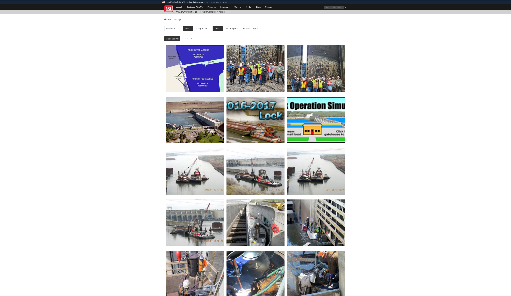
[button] (220, 2)
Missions (211, 7)
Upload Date (249, 28)
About (179, 7)
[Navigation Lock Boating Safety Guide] (195, 68)
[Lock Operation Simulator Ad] (316, 120)
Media (249, 7)
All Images (231, 28)
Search (187, 28)
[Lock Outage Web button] (255, 120)
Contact (269, 7)
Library (259, 7)
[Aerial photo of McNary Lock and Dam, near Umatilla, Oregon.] (195, 120)
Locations (225, 7)
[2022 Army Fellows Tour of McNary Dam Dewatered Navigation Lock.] (255, 68)
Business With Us (195, 7)
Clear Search (172, 38)
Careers (238, 7)
